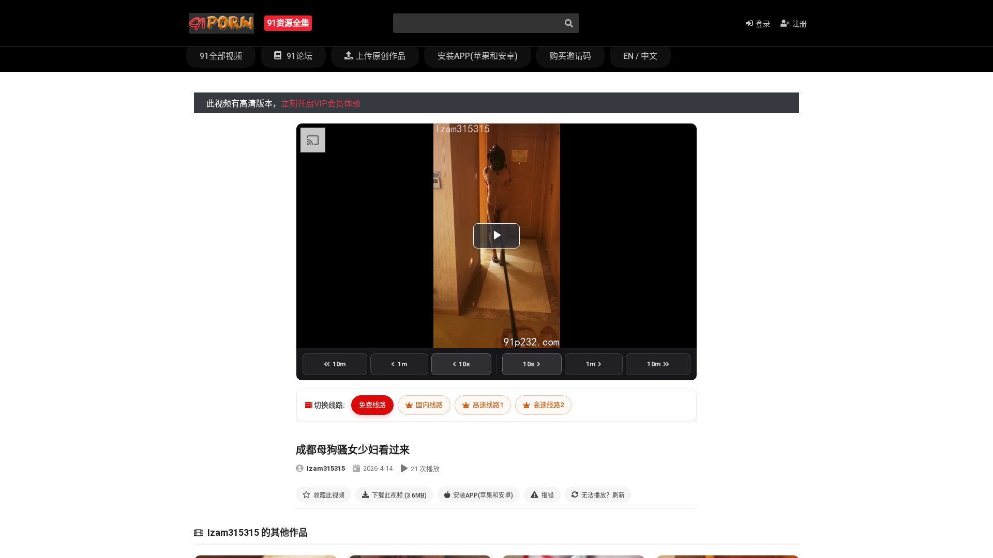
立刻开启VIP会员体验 (320, 104)
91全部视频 (221, 56)
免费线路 (372, 405)
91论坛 (298, 56)
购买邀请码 (570, 56)
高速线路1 (487, 405)
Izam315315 (326, 468)
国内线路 (428, 405)
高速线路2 (548, 405)
